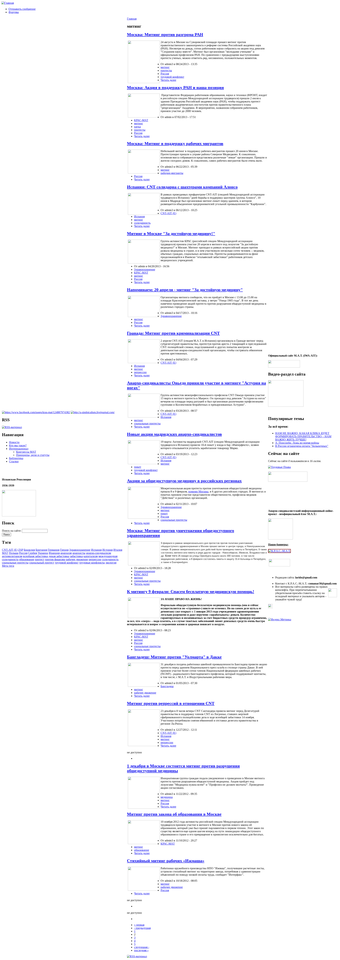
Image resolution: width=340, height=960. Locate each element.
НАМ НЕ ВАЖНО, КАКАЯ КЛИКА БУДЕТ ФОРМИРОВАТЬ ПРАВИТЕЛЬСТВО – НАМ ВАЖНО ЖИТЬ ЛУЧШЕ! (303, 436)
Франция (54, 553)
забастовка (76, 556)
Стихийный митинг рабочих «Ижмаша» (165, 860)
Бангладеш (167, 686)
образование (26, 559)
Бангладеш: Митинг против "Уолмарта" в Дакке (174, 657)
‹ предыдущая (142, 928)
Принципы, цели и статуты (32, 455)
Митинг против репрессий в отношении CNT (170, 703)
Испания (96, 549)
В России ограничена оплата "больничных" (301, 445)
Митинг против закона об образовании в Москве (174, 814)
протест (39, 559)
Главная (132, 18)
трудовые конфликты (92, 562)
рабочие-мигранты (172, 173)
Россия (23, 553)
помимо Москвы (198, 491)
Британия (41, 549)
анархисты (78, 553)
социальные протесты (15, 562)
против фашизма (55, 559)
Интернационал (18, 448)
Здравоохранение (79, 549)
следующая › (141, 947)
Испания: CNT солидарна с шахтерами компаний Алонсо (182, 187)
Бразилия (29, 549)
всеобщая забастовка (35, 556)
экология (111, 562)
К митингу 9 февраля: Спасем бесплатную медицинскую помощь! (190, 591)
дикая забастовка (59, 556)
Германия (53, 549)
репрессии (95, 559)
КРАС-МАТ (141, 120)
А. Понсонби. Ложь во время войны (297, 442)
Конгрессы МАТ (26, 451)
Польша (13, 553)
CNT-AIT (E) (10, 549)
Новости (14, 442)
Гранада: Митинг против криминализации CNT (173, 333)
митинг (165, 67)
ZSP (20, 549)
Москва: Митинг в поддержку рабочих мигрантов (175, 143)
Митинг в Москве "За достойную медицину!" (171, 233)
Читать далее (168, 80)
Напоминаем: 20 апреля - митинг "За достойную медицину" (185, 289)
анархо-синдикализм (98, 553)
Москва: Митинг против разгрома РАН (165, 34)
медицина (167, 797)
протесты (166, 70)
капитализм (91, 556)
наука (137, 126)
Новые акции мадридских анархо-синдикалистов (174, 434)
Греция (64, 549)
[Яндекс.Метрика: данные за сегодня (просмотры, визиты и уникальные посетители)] (279, 619)
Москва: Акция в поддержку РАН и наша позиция (175, 87)
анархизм (66, 553)
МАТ (5, 553)
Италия (117, 549)
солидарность (110, 559)
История (107, 549)
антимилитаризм (12, 556)
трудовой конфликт (66, 562)
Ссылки (14, 461)
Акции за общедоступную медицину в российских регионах (184, 480)
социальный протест (41, 562)
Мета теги (8, 565)
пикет (137, 466)
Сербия (32, 553)
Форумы (13, 12)
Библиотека (16, 458)
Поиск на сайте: (12, 530)
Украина (43, 553)
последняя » (141, 950)
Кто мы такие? (18, 445)
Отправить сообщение (22, 8)
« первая (139, 924)
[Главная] (7, 2)
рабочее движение (77, 559)
